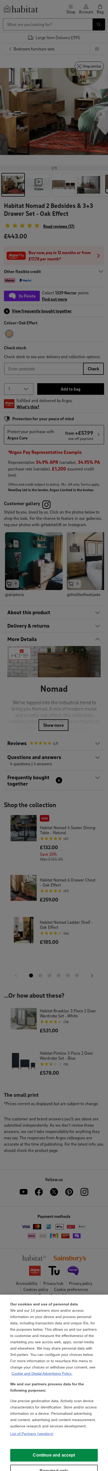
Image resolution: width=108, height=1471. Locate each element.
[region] (54, 1383)
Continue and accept (54, 1455)
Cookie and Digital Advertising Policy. (42, 1373)
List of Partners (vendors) (31, 1434)
